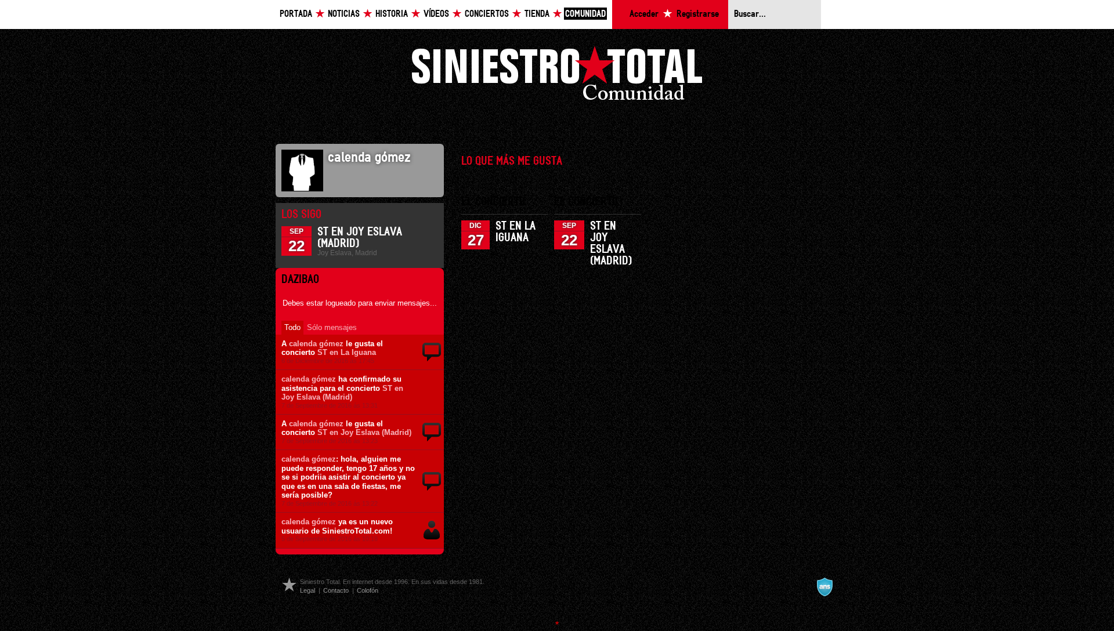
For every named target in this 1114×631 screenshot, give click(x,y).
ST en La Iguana (346, 352)
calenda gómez (316, 343)
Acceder (644, 14)
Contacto (336, 590)
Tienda (537, 14)
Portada (296, 14)
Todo (292, 327)
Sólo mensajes (332, 327)
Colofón (367, 590)
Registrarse (698, 14)
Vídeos (436, 14)
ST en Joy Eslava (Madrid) (342, 393)
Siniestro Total (557, 76)
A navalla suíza (824, 587)
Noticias (344, 14)
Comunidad (585, 14)
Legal (307, 590)
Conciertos (487, 14)
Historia (391, 14)
